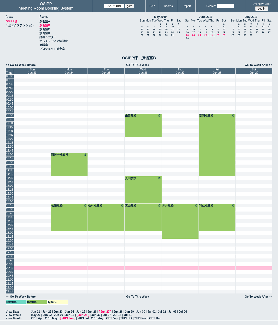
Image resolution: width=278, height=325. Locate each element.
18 (178, 29)
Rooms (168, 6)
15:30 (9, 193)
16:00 (9, 201)
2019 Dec (155, 318)
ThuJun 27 (180, 71)
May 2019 (160, 16)
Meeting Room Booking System (46, 8)
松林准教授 (95, 205)
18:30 (9, 240)
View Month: (14, 318)
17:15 (9, 221)
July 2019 (251, 16)
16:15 (9, 205)
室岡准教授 (206, 115)
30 (166, 35)
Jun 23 (58, 311)
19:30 (9, 256)
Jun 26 (92, 311)
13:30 (9, 162)
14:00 (9, 170)
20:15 (9, 268)
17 (172, 29)
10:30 (9, 115)
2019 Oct (126, 318)
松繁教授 (57, 205)
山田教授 (130, 115)
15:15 (9, 189)
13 (148, 29)
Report (187, 6)
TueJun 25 (106, 71)
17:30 (9, 225)
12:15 (9, 142)
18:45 (9, 244)
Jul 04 (183, 311)
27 (148, 35)
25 (178, 32)
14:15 (9, 174)
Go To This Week (137, 65)
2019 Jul (83, 318)
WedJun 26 (143, 71)
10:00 (9, 107)
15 (160, 29)
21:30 (9, 287)
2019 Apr (37, 318)
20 (148, 32)
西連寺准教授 (59, 154)
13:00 (9, 154)
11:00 (9, 123)
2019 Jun (68, 318)
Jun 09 (58, 315)
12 (142, 29)
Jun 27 (105, 311)
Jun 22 (46, 311)
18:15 (9, 236)
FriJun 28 (217, 71)
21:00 (9, 279)
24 (172, 32)
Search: (211, 6)
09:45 (9, 103)
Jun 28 (118, 311)
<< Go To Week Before (21, 65)
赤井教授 (168, 205)
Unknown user (261, 3)
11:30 (9, 131)
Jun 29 (129, 311)
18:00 (9, 232)
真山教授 (130, 178)
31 (172, 35)
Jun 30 (140, 311)
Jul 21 (128, 315)
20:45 (9, 275)
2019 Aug (97, 318)
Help (152, 6)
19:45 (9, 260)
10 (172, 26)
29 (160, 35)
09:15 (9, 95)
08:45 (9, 88)
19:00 (9, 248)
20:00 (9, 264)
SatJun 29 (254, 71)
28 (154, 35)
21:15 (9, 283)
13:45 (9, 166)
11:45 (9, 135)
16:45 (9, 213)
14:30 (9, 178)
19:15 (9, 252)
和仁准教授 (206, 205)
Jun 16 (69, 315)
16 (166, 29)
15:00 (9, 185)
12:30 (9, 146)
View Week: (13, 315)
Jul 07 (107, 315)
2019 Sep (112, 318)
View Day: (12, 311)
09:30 (9, 99)
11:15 (9, 127)
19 (142, 32)
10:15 (9, 111)
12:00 (9, 138)
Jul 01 (151, 311)
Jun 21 (35, 311)
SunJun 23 (32, 71)
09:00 (9, 91)
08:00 (9, 76)
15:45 (9, 197)
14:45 (9, 181)
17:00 (9, 217)
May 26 (35, 315)
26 (142, 35)
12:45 (9, 150)
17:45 (9, 228)
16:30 (9, 209)
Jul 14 (117, 315)
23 (166, 32)
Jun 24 (69, 311)
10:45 (9, 119)
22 (160, 32)
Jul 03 (172, 311)
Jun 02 (47, 315)
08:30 (9, 84)
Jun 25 (80, 311)
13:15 (9, 158)
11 (178, 26)
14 (154, 29)
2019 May (51, 318)
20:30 (9, 271)
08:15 (9, 80)
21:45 (9, 291)
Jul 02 (162, 311)
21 (154, 32)
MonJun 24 (69, 71)
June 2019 (205, 16)
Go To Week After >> (258, 65)
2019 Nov (140, 318)
